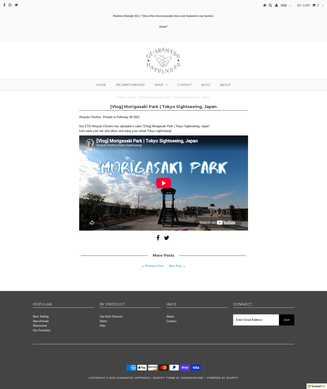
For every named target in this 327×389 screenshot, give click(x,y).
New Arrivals (41, 321)
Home (101, 84)
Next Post (175, 266)
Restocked (40, 325)
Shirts (103, 321)
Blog (206, 84)
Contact (184, 84)
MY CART (308, 5)
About (225, 84)
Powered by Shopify (222, 378)
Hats (103, 325)
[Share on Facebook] (158, 239)
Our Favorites (41, 330)
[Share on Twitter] (166, 239)
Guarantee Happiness (133, 378)
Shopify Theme (164, 378)
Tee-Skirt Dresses (130, 84)
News (132, 97)
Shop (159, 84)
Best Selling (40, 316)
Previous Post (154, 266)
